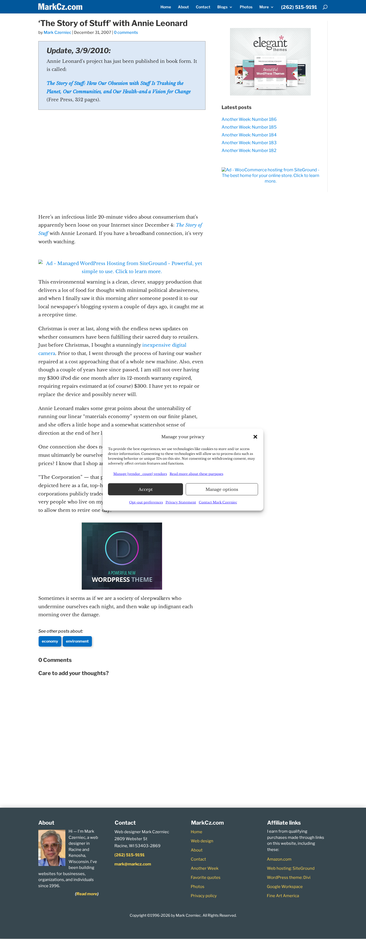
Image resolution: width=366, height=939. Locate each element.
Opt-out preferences (146, 502)
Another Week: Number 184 (249, 134)
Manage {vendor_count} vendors (140, 474)
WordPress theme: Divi (289, 877)
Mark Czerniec (57, 32)
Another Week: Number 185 (249, 127)
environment (77, 641)
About (183, 7)
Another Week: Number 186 (249, 119)
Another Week (204, 868)
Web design (202, 841)
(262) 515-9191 (299, 7)
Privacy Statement (181, 502)
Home (165, 7)
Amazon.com (279, 859)
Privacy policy (204, 895)
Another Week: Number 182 (249, 150)
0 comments (126, 32)
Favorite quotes (206, 877)
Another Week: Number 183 (249, 142)
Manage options (222, 489)
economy (50, 641)
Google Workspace (285, 886)
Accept (146, 489)
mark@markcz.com (132, 864)
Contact (203, 7)
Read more (86, 893)
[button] (255, 436)
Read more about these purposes (196, 474)
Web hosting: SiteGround (291, 868)
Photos (246, 7)
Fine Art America (283, 895)
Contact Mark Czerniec (218, 502)
